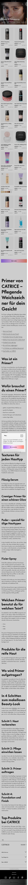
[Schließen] (22, 436)
